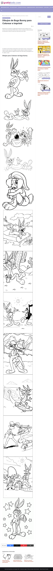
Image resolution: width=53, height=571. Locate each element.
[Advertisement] (18, 40)
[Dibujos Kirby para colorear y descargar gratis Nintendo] (7, 556)
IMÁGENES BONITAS (32, 7)
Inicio (4, 15)
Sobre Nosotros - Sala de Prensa (39, 569)
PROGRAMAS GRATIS (5, 7)
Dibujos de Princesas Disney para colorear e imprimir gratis (44, 69)
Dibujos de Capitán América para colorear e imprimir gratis (44, 94)
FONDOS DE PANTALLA (22, 7)
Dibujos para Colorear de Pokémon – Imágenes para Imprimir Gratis (43, 55)
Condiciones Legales (23, 569)
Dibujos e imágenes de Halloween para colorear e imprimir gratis (43, 42)
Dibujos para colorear (8, 15)
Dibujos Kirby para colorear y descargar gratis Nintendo (6, 561)
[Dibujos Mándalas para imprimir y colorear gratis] (18, 556)
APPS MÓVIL (46, 7)
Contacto (46, 569)
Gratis (7, 569)
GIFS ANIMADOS (40, 7)
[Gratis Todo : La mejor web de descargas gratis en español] (11, 2)
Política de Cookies (30, 569)
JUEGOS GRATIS (14, 7)
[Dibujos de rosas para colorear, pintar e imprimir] (29, 556)
